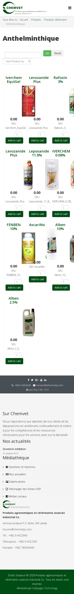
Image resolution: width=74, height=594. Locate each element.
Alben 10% (60, 226)
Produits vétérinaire (55, 19)
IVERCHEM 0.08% (61, 153)
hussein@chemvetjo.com (49, 385)
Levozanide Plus (39, 79)
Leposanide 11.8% (39, 153)
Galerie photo (16, 481)
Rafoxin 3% (60, 79)
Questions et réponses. (22, 467)
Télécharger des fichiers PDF (24, 489)
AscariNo (37, 224)
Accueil (24, 19)
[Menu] (69, 8)
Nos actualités (17, 474)
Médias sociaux (17, 496)
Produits (36, 19)
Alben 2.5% (14, 300)
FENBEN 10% (14, 226)
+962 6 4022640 (23, 385)
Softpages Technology (44, 588)
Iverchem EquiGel (14, 79)
